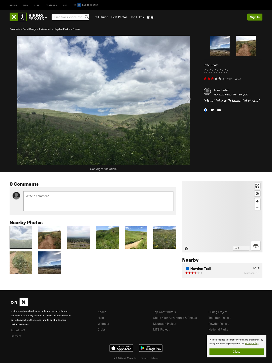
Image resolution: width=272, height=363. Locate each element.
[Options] (255, 245)
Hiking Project (217, 312)
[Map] (222, 216)
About (102, 312)
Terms (144, 358)
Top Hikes (137, 17)
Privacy (155, 358)
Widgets (103, 323)
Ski (65, 5)
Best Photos (119, 17)
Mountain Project (164, 323)
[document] (236, 346)
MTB (25, 5)
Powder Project (218, 323)
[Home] (30, 17)
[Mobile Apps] (150, 17)
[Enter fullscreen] (257, 186)
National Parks (218, 329)
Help (101, 317)
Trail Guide (100, 17)
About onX (18, 330)
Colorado (15, 29)
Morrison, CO (240, 94)
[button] (205, 109)
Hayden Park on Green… (68, 29)
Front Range (29, 29)
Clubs (102, 329)
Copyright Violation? (103, 169)
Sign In (255, 17)
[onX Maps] (19, 305)
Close (236, 351)
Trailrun (51, 5)
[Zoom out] (257, 207)
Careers (16, 336)
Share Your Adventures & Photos (175, 317)
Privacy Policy (251, 343)
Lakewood (45, 29)
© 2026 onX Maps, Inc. (125, 358)
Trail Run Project (219, 317)
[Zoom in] (257, 201)
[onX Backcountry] (85, 5)
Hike (37, 5)
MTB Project (161, 329)
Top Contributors (164, 312)
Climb (13, 5)
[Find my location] (257, 193)
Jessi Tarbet (221, 90)
